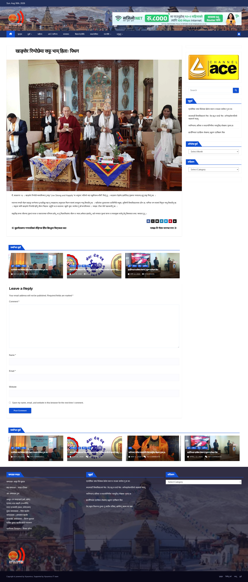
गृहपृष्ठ (20, 34)
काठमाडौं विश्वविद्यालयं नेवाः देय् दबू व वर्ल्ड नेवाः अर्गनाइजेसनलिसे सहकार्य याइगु (93, 269)
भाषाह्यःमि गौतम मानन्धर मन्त (162, 228)
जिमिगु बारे (228, 576)
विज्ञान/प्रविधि (79, 34)
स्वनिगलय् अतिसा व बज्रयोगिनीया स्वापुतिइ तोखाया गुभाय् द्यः (211, 125)
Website (13, 387)
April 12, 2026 (196, 457)
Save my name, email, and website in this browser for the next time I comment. (47, 403)
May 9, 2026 (136, 457)
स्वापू (235, 576)
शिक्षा (89, 266)
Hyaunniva (33, 274)
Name (12, 355)
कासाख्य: (66, 34)
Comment (14, 301)
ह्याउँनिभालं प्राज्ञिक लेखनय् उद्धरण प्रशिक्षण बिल (143, 269)
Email (12, 371)
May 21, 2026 (78, 457)
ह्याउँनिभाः (145, 266)
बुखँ (29, 34)
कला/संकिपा (94, 34)
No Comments (37, 457)
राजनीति (107, 34)
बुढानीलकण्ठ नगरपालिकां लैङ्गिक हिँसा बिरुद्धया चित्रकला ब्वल (40, 228)
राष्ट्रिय (24, 266)
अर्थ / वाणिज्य (53, 34)
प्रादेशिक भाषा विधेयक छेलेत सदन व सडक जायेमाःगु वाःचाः (29, 269)
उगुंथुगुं (119, 34)
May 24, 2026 (19, 457)
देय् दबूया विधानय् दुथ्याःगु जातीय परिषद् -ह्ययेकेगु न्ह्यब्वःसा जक (109, 506)
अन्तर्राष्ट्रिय (73, 266)
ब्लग (130, 448)
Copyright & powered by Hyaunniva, (20, 576)
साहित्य (40, 34)
